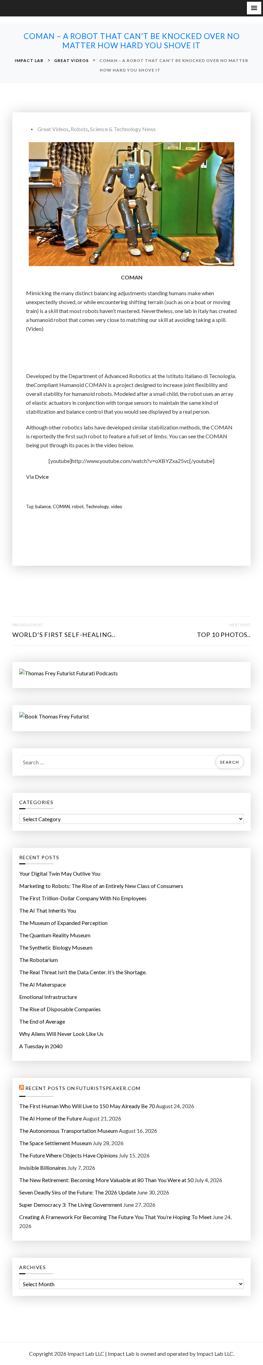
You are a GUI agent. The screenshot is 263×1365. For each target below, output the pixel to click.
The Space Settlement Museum (55, 1143)
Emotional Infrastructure (48, 996)
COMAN (61, 506)
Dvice (42, 476)
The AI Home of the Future (50, 1118)
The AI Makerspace (42, 984)
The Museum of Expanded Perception (63, 922)
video (116, 506)
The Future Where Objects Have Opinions (68, 1155)
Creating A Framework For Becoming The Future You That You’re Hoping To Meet (115, 1217)
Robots (79, 129)
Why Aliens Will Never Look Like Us (61, 1033)
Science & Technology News (123, 129)
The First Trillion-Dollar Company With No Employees (83, 898)
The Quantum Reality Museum (54, 935)
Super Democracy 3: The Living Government (70, 1204)
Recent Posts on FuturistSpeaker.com (82, 1088)
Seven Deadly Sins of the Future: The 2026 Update (77, 1192)
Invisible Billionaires (42, 1167)
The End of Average (42, 1021)
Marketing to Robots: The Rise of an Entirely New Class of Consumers (101, 885)
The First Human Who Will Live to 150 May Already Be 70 (87, 1106)
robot (78, 506)
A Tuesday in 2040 (40, 1046)
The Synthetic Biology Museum (55, 947)
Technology (97, 506)
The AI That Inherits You (47, 910)
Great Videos (52, 129)
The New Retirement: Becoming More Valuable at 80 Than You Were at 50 (106, 1180)
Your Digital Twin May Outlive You (59, 873)
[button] (254, 8)
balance (43, 506)
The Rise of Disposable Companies (60, 1009)
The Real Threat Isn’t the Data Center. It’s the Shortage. (83, 972)
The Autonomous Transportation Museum (68, 1130)
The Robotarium (38, 959)
